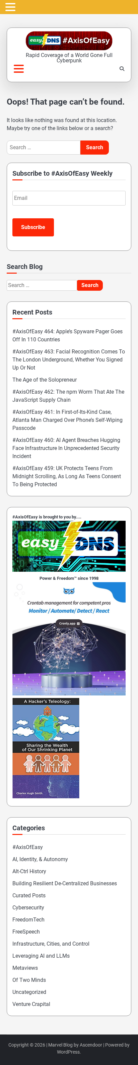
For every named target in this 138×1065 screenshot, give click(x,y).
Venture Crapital (31, 1004)
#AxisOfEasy (27, 847)
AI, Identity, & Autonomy (40, 859)
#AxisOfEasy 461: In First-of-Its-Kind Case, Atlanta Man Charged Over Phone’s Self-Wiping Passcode (67, 420)
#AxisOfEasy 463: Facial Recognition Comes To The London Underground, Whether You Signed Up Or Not (68, 359)
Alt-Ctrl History (29, 871)
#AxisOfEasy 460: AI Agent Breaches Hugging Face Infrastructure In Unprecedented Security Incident (66, 448)
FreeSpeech (26, 932)
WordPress (68, 1052)
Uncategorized (29, 992)
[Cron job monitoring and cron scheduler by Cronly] (69, 693)
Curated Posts (29, 895)
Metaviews (25, 968)
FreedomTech (28, 919)
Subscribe (33, 227)
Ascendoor (91, 1045)
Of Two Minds (29, 980)
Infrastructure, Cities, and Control (50, 944)
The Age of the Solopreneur (44, 380)
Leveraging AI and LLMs (41, 956)
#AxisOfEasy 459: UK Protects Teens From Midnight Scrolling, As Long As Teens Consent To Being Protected (66, 476)
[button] (11, 7)
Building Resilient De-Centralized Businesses (64, 883)
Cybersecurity (28, 907)
